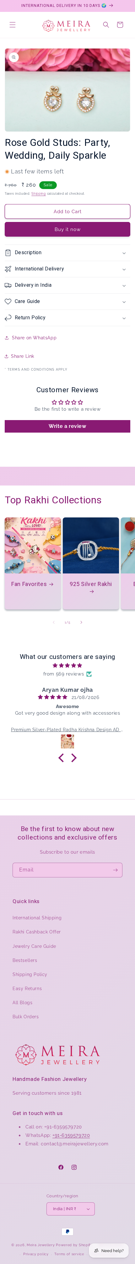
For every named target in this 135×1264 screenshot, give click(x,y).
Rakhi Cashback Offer (37, 931)
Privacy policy (36, 1254)
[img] (67, 665)
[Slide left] (54, 622)
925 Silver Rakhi (91, 584)
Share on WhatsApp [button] (34, 337)
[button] (12, 25)
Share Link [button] (22, 356)
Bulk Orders (26, 1016)
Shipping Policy (30, 974)
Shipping (38, 193)
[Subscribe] (115, 870)
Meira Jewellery (41, 1245)
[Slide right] (81, 622)
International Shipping (37, 917)
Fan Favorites (29, 584)
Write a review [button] (67, 426)
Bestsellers (25, 960)
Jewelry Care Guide (34, 946)
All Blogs (22, 1002)
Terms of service (69, 1254)
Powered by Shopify (74, 1245)
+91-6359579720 (71, 1135)
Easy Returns (27, 988)
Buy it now (68, 229)
